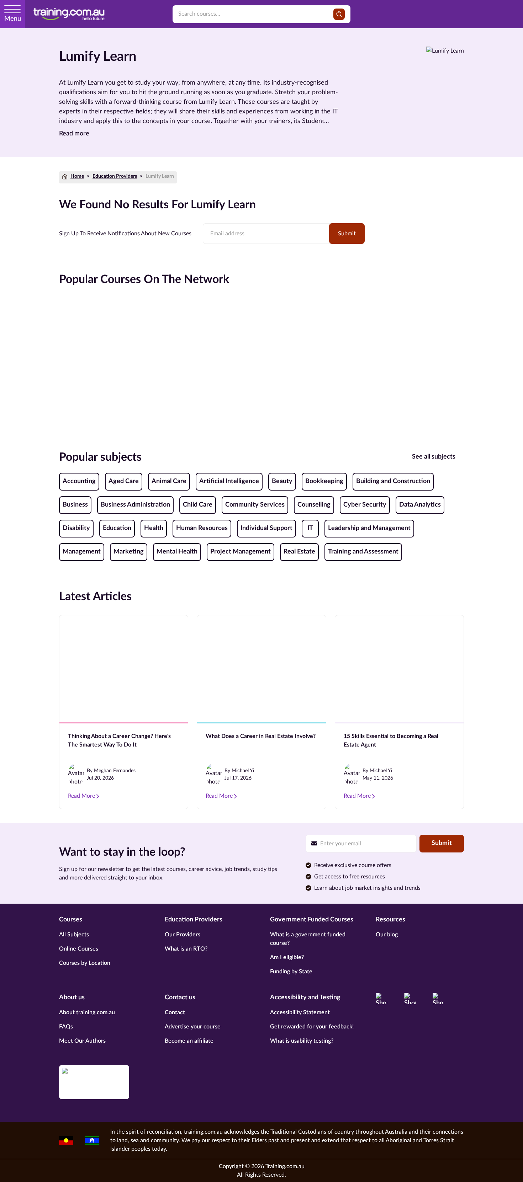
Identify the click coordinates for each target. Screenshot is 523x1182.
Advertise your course (193, 1026)
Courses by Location (84, 963)
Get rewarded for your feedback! (312, 1026)
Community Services (255, 505)
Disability (76, 528)
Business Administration (135, 505)
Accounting (79, 481)
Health (153, 528)
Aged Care (124, 481)
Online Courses (78, 949)
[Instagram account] (410, 998)
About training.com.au (87, 1012)
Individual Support (266, 528)
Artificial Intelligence (229, 481)
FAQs (66, 1026)
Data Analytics (420, 505)
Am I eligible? (287, 957)
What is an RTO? (186, 949)
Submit (347, 233)
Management (82, 552)
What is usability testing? (301, 1041)
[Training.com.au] (69, 14)
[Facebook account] (381, 998)
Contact (175, 1012)
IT (310, 528)
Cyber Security (364, 505)
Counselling (314, 505)
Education (117, 528)
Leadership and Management (369, 528)
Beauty (282, 481)
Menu (12, 19)
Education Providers (115, 176)
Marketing (128, 552)
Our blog (387, 934)
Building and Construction (393, 481)
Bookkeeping (324, 481)
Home (77, 176)
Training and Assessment (363, 552)
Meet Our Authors (82, 1041)
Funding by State (291, 971)
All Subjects (74, 934)
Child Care (197, 505)
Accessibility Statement (300, 1012)
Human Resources (202, 528)
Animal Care (169, 481)
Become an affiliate (189, 1041)
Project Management (240, 552)
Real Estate (299, 552)
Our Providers (182, 934)
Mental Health (177, 552)
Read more (74, 133)
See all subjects (433, 457)
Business (75, 505)
